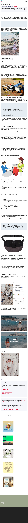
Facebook (2, 502)
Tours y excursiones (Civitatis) (7, 392)
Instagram (13, 409)
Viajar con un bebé (14, 376)
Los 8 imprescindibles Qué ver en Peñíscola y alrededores (12, 311)
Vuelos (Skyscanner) (5, 393)
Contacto (9, 409)
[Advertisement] (14, 516)
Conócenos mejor (4, 409)
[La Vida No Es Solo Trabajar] (1, 1)
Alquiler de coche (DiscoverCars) (7, 394)
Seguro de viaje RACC (5, 389)
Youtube (2, 503)
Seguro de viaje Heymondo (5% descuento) (9, 388)
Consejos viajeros (4, 379)
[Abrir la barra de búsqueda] (23, 1)
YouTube (17, 409)
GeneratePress (20, 521)
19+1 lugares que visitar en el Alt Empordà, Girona (11, 312)
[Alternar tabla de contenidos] (11, 58)
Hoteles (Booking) (5, 390)
